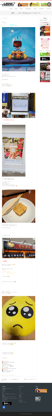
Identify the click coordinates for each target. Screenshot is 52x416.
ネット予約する (45, 22)
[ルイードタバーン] (7, 4)
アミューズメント (21, 393)
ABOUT (35, 8)
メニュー (20, 390)
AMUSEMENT (28, 8)
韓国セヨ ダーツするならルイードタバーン (30, 379)
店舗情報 (20, 395)
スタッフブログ (5, 375)
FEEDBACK (41, 8)
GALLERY (49, 8)
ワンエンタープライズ (5, 401)
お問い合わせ (20, 400)
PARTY (21, 8)
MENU (16, 8)
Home (11, 8)
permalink (12, 375)
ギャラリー (20, 398)
